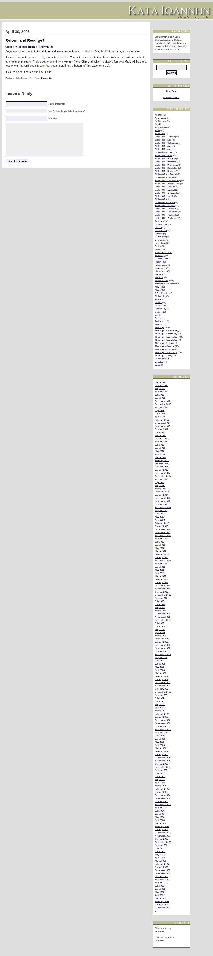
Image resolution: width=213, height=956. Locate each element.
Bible (157, 130)
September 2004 (163, 804)
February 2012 (162, 554)
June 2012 (160, 545)
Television (159, 324)
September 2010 (163, 595)
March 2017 (160, 435)
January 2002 (161, 904)
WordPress (160, 931)
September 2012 (163, 535)
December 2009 (162, 614)
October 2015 (161, 467)
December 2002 (162, 870)
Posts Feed (171, 91)
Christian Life (161, 224)
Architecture (160, 121)
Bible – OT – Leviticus (165, 208)
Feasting (159, 255)
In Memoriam (161, 265)
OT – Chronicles (162, 293)
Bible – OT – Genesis (165, 193)
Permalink (46, 46)
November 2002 (162, 873)
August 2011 (161, 564)
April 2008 (160, 670)
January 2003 (161, 867)
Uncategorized (162, 359)
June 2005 (160, 776)
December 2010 (162, 585)
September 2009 (163, 620)
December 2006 (162, 720)
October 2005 (161, 764)
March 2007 (160, 711)
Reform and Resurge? (25, 40)
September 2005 (163, 767)
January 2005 (161, 792)
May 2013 (160, 517)
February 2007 (162, 714)
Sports (158, 318)
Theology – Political (164, 349)
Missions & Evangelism (166, 284)
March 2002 (160, 898)
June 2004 (160, 814)
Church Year (161, 230)
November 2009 (162, 617)
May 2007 (160, 704)
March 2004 (160, 823)
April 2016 (160, 454)
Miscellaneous (28, 46)
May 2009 (160, 629)
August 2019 (161, 392)
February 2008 (162, 676)
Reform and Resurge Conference (61, 51)
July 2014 (159, 482)
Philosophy (160, 296)
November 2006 (162, 723)
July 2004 (159, 811)
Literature (159, 271)
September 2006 (163, 729)
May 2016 (160, 451)
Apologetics (160, 118)
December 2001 (162, 908)
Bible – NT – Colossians (166, 143)
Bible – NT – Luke (163, 152)
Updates (159, 362)
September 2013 (163, 507)
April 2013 (160, 520)
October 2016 (161, 438)
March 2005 (160, 786)
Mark (128, 61)
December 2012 (162, 529)
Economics (160, 240)
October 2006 (161, 726)
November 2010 (162, 589)
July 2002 (159, 886)
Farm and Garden (163, 252)
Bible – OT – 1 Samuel (166, 174)
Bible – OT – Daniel (164, 177)
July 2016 (159, 445)
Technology (160, 321)
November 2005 (162, 761)
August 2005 (161, 770)
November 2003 (162, 836)
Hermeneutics (161, 259)
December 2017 (162, 423)
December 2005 (162, 757)
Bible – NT (160, 133)
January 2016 (161, 463)
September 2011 (163, 560)
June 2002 (160, 889)
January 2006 (161, 754)
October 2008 (161, 651)
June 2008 (160, 664)
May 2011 (159, 570)
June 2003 (160, 851)
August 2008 (161, 657)
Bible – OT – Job (163, 199)
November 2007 (162, 686)
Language (160, 268)
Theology (159, 327)
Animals (158, 115)
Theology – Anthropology (167, 330)
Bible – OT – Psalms (165, 215)
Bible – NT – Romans (165, 171)
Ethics (158, 246)
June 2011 (160, 567)
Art (156, 124)
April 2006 (160, 745)
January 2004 (161, 829)
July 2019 (159, 395)
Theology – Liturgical (165, 343)
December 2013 (162, 498)
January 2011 (161, 582)
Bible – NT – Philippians (166, 165)
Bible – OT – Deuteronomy (168, 180)
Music (157, 290)
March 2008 (160, 673)
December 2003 (162, 833)
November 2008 (162, 648)
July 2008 (159, 661)
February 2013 (162, 523)
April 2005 (160, 782)
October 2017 (161, 429)
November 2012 (162, 532)
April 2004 (160, 820)
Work (157, 365)
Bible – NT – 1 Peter (165, 137)
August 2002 (161, 883)
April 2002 (160, 895)
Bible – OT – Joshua (165, 202)
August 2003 (161, 845)
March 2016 (160, 457)
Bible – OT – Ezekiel (165, 190)
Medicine (159, 277)
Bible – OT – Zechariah (166, 218)
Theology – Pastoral (164, 346)
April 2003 (160, 858)
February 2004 (162, 826)
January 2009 (161, 642)
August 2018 (161, 407)
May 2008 (160, 667)
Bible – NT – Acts (163, 140)
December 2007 (162, 682)
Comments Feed (171, 97)
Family (158, 249)
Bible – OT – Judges (165, 205)
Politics (158, 302)
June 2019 (160, 398)
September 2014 (163, 476)
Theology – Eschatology (166, 340)
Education (160, 243)
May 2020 (160, 388)
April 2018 (160, 417)
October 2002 (161, 876)
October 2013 (161, 504)
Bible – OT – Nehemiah (166, 212)
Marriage (159, 274)
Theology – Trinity (163, 355)
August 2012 (161, 539)
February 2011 (162, 579)
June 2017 (160, 432)
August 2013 (161, 510)
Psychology (160, 309)
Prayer (158, 305)
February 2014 (162, 492)
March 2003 (160, 861)
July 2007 (159, 698)
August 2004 (161, 808)
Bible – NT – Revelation (166, 168)
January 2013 (161, 526)
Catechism (160, 221)
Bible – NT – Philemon (165, 162)
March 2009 (160, 635)
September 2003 (163, 842)
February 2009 (162, 639)
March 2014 (160, 488)
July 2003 (159, 848)
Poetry (158, 299)
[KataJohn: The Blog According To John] (169, 17)
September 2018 (163, 404)
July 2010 (159, 601)
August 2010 (161, 598)
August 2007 (161, 695)
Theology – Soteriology (166, 352)
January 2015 (161, 470)
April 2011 (160, 573)
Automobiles (161, 127)
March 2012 (160, 551)
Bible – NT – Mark (163, 155)
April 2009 (160, 632)
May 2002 (160, 892)
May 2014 (160, 485)
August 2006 (161, 732)
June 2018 (160, 413)
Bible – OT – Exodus (165, 187)
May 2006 (160, 742)
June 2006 (160, 739)
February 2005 (162, 789)
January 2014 (161, 495)
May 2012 (160, 548)
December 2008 (162, 645)
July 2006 (159, 736)
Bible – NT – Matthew (165, 158)
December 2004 (162, 795)
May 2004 (160, 817)
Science (159, 312)
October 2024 (161, 385)
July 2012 (159, 542)
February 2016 (162, 460)
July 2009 (159, 623)
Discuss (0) (46, 78)
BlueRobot (160, 941)
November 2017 (162, 426)
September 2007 (163, 692)
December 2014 (162, 473)
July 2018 (159, 410)
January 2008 (161, 679)
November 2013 (162, 501)
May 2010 (160, 607)
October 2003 (161, 839)
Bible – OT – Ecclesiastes (167, 183)
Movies (158, 287)
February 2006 (162, 751)
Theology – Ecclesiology (166, 337)
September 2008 (163, 654)
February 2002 (162, 901)
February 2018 (162, 420)
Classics (159, 233)
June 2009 (160, 626)
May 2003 (160, 854)
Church (158, 227)
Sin (156, 315)
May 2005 (160, 779)
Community (160, 237)
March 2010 (160, 610)
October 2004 (161, 801)
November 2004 (162, 798)
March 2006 (160, 748)
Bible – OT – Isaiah (164, 196)
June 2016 (160, 448)
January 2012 (161, 557)
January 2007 (161, 717)
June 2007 (160, 701)
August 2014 (161, 479)
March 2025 (160, 382)
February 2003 (162, 864)
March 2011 (160, 576)
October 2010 (161, 592)
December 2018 (162, 401)
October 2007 (161, 689)
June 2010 (160, 604)
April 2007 (160, 707)
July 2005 (159, 773)
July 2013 (159, 514)
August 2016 (161, 442)
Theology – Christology (166, 334)
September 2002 (163, 879)
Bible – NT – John (163, 146)
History (158, 262)
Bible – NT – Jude (163, 149)
